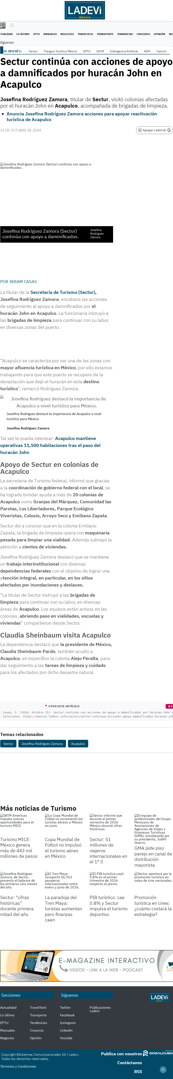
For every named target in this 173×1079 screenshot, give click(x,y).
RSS (138, 1071)
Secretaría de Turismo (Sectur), (63, 292)
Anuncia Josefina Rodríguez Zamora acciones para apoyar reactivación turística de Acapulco (82, 116)
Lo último (23, 34)
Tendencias (125, 34)
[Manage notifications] (163, 1069)
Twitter (65, 1007)
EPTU (36, 34)
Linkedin (66, 1030)
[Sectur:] (19, 883)
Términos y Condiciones (18, 1066)
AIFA (147, 51)
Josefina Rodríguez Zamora (42, 743)
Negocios (67, 34)
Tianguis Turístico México (60, 51)
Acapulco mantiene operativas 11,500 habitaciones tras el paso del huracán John (50, 445)
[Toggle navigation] (11, 26)
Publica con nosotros (121, 1054)
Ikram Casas (23, 281)
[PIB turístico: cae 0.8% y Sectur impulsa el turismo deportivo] (109, 883)
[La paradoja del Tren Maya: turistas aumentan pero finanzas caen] (64, 883)
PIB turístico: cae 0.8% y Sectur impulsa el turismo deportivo (109, 905)
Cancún (161, 51)
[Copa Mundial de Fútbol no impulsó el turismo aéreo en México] (64, 824)
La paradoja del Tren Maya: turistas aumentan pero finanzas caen (63, 908)
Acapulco (78, 743)
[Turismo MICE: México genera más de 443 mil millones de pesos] (19, 824)
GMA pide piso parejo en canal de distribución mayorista (153, 856)
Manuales (50, 34)
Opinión (159, 34)
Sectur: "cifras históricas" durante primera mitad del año (17, 905)
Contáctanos (129, 1062)
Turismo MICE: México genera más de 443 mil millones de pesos (19, 847)
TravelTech (85, 34)
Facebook (67, 1015)
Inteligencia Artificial (124, 51)
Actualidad (8, 1007)
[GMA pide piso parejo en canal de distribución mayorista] (153, 829)
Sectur (33, 51)
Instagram (68, 1023)
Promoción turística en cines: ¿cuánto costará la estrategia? (153, 905)
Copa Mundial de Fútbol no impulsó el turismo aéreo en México (63, 847)
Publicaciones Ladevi (100, 1009)
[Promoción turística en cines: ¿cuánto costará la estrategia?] (153, 883)
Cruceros (143, 34)
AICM (100, 51)
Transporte (105, 34)
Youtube (66, 1038)
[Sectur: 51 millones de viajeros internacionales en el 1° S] (109, 824)
